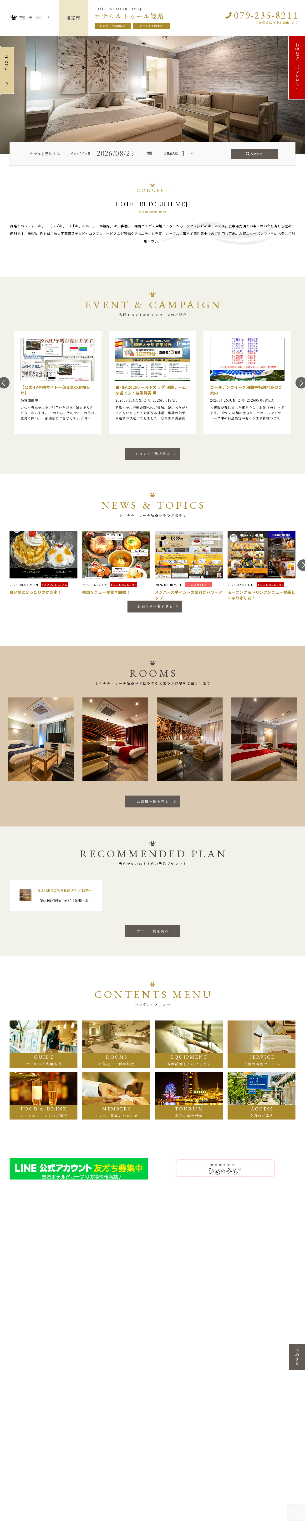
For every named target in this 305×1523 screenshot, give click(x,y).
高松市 (63, 1416)
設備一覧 (63, 1265)
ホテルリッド (70, 1336)
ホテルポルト (166, 1367)
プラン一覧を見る (153, 931)
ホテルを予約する (151, 26)
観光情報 (106, 1285)
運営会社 (149, 1278)
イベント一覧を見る (153, 453)
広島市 (15, 1416)
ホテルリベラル (167, 1331)
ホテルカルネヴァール (172, 1372)
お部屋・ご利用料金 (113, 26)
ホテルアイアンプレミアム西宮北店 (178, 1402)
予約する (297, 1357)
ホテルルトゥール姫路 (172, 1376)
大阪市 (111, 1326)
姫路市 (159, 1357)
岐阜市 (15, 1326)
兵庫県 (159, 1319)
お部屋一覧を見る (153, 801)
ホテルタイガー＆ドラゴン (31, 1331)
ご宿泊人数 (170, 153)
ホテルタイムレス (169, 1351)
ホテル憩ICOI (69, 1331)
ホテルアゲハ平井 (265, 1340)
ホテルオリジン (23, 1421)
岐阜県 (15, 1319)
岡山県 (255, 1319)
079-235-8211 (266, 15)
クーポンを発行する (114, 1265)
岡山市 (255, 1326)
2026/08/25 (115, 153)
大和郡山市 (211, 1326)
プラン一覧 (22, 1278)
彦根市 (63, 1326)
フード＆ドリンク (70, 1285)
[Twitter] (226, 1274)
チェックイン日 (80, 153)
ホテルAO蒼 (165, 1386)
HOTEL (64, 1476)
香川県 (63, 1409)
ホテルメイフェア (73, 1346)
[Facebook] (235, 1274)
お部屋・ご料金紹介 (29, 1271)
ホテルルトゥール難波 (124, 1331)
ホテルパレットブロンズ (269, 1361)
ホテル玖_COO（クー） (269, 1336)
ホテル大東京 (70, 1421)
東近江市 (65, 1341)
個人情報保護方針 (156, 1271)
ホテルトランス (167, 1336)
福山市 (15, 1426)
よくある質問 (152, 1265)
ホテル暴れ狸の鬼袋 (170, 1381)
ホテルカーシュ (167, 1362)
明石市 (159, 1346)
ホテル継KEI (165, 1391)
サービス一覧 (66, 1271)
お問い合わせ (268, 1274)
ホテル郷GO (213, 1331)
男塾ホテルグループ (153, 1308)
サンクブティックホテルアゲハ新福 (274, 1345)
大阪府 (111, 1319)
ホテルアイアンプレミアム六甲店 (178, 1340)
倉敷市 (255, 1351)
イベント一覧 (66, 1278)
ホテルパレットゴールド (269, 1356)
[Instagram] (218, 1274)
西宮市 (159, 1396)
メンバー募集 (109, 1271)
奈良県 (207, 1319)
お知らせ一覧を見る (155, 606)
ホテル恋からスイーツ (268, 1331)
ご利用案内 (22, 1265)
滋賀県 (63, 1319)
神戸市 (159, 1326)
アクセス (106, 1278)
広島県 (15, 1409)
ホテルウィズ (22, 1432)
